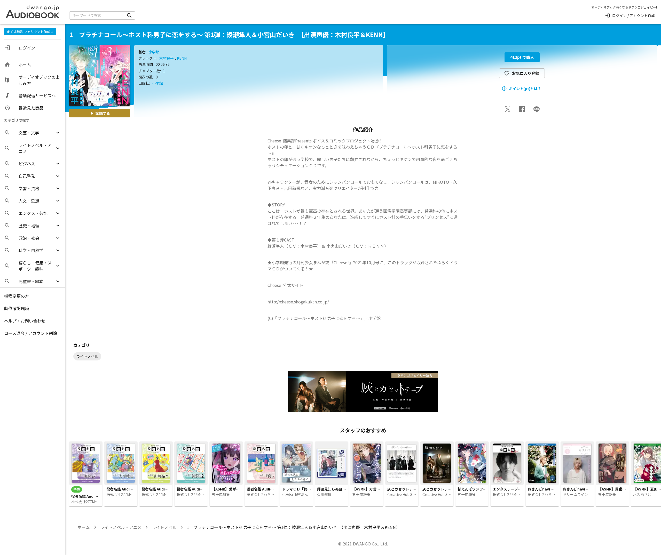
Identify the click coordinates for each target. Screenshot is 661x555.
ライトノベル (164, 527)
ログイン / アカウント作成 (633, 15)
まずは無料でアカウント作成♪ (30, 31)
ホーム (83, 527)
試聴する (103, 113)
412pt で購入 (522, 57)
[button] (32, 132)
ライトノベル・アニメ (120, 527)
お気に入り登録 (525, 73)
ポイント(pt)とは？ (525, 88)
